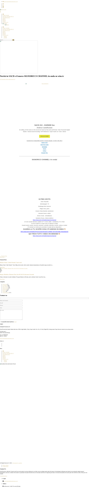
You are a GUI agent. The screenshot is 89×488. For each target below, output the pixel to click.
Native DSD (44, 142)
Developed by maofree (17, 463)
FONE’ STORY (6, 28)
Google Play (44, 153)
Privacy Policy (6, 465)
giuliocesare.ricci (11, 79)
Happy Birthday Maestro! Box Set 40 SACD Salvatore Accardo (17, 274)
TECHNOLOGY (6, 17)
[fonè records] (3, 9)
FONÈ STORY (6, 15)
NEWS (4, 21)
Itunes (44, 148)
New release (5, 286)
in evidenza (5, 285)
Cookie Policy (5, 466)
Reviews (4, 290)
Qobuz (44, 150)
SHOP (4, 18)
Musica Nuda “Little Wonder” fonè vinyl (11, 262)
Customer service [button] (3, 476)
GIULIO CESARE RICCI (8, 16)
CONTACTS (5, 22)
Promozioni (5, 289)
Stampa (4, 291)
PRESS (4, 20)
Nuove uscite (5, 287)
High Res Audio (44, 144)
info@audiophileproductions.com (7, 338)
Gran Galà (5, 284)
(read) (15, 321)
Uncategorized (6, 292)
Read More (2, 267)
